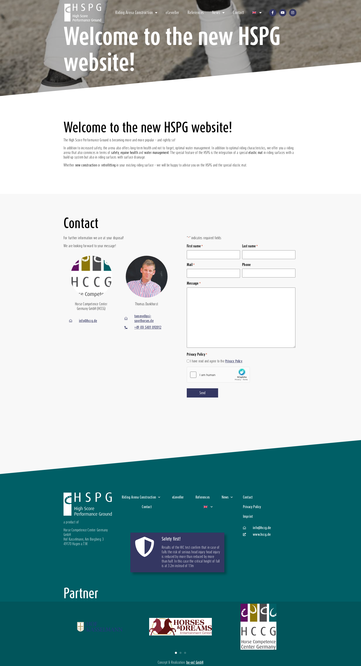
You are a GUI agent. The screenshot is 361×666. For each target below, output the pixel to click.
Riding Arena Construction (134, 12)
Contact (238, 12)
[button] (176, 653)
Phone (246, 264)
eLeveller (172, 12)
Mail (190, 264)
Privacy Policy (233, 361)
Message (194, 283)
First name (195, 246)
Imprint (248, 516)
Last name (250, 246)
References (196, 12)
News (216, 12)
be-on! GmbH (194, 662)
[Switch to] (257, 12)
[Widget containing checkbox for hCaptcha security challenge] (218, 375)
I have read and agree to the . (216, 361)
